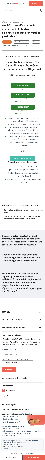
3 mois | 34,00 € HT (22, 85)
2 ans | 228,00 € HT (22, 107)
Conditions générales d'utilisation (17, 414)
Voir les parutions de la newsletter (16, 378)
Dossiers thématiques (13, 320)
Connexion (11, 396)
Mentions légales (9, 404)
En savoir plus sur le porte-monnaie (22, 162)
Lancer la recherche (40, 10)
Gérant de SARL (15, 3)
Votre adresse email (9, 349)
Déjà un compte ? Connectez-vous (22, 75)
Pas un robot (11, 363)
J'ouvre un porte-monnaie (22, 158)
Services (6, 312)
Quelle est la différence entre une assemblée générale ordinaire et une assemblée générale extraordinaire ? (21, 257)
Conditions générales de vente (15, 409)
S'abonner (36, 3)
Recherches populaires (13, 327)
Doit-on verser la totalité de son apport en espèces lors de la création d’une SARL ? (22, 217)
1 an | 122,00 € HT (22, 95)
